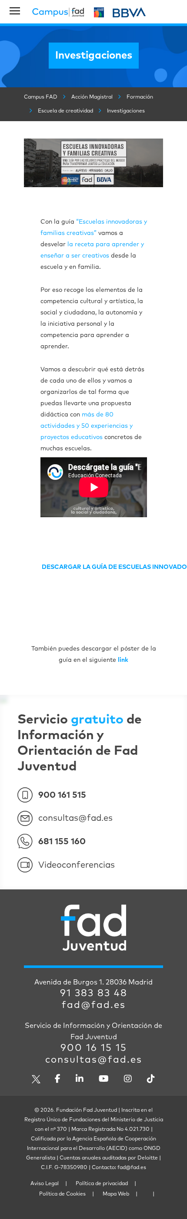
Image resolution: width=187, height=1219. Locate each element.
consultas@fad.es (75, 818)
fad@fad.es (94, 1005)
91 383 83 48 (93, 993)
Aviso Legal (44, 1183)
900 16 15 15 (93, 1048)
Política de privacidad (102, 1183)
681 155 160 (62, 841)
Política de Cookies (62, 1194)
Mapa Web (116, 1194)
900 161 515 (62, 795)
